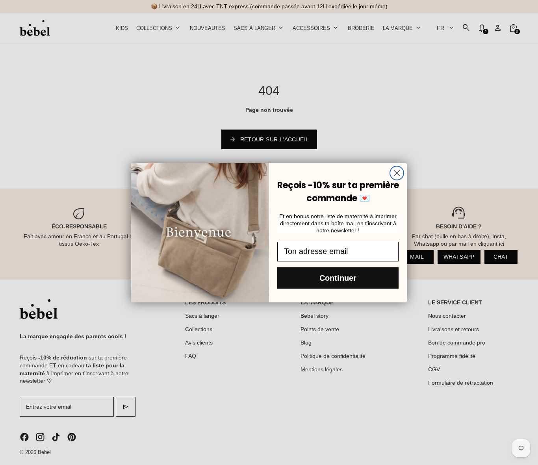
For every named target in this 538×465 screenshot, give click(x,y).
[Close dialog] (397, 173)
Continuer (337, 278)
